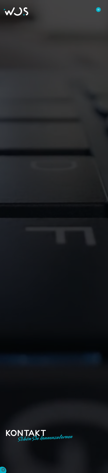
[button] (3, 470)
